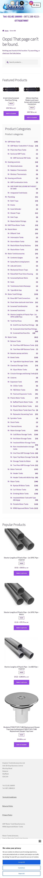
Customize (21, 868)
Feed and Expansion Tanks (22, 394)
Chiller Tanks (18, 386)
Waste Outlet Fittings (18, 221)
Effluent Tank (15, 233)
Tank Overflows (16, 321)
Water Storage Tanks (17, 430)
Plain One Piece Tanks (18, 150)
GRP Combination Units (19, 182)
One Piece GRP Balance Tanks (23, 345)
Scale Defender (15, 209)
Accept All (21, 862)
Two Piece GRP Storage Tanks (23, 465)
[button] (40, 841)
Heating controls (14, 162)
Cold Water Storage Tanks (22, 434)
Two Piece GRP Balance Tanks (23, 349)
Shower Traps (15, 213)
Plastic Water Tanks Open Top (24, 410)
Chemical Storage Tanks (19, 365)
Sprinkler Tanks (16, 418)
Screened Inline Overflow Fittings (25, 329)
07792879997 (21, 20)
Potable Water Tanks (20, 504)
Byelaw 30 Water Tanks (21, 485)
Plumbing (11, 197)
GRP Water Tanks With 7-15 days (22, 146)
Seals (12, 282)
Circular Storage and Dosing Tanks (22, 373)
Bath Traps (14, 201)
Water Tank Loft (16, 469)
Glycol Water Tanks (20, 369)
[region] (21, 861)
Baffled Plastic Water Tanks (23, 402)
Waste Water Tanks (17, 249)
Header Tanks (18, 473)
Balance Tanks (15, 341)
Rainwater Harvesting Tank (23, 414)
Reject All (21, 873)
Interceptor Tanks (16, 237)
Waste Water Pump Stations (20, 245)
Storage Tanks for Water (22, 461)
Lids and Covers (15, 266)
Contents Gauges (16, 258)
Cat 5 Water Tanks (19, 490)
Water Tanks (12, 337)
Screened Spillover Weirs (19, 278)
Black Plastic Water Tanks (22, 406)
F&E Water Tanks (19, 390)
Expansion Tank (16, 382)
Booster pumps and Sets (19, 353)
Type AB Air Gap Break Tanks (23, 361)
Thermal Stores (16, 426)
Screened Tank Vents (17, 310)
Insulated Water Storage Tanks (24, 443)
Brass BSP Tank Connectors (20, 298)
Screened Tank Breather (19, 306)
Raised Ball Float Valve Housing (21, 274)
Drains (12, 205)
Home (6, 31)
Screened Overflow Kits (21, 333)
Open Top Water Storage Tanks (24, 457)
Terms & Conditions (9, 797)
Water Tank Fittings (15, 294)
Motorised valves (16, 166)
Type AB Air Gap (16, 290)
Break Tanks (14, 357)
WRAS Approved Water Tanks (23, 508)
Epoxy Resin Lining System (19, 262)
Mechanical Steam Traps (19, 270)
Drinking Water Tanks (21, 494)
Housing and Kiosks (15, 178)
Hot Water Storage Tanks (22, 438)
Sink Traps (14, 217)
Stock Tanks (14, 422)
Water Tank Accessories (16, 254)
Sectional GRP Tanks (17, 154)
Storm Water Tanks (17, 241)
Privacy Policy (7, 815)
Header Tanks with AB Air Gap (23, 477)
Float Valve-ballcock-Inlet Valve (21, 302)
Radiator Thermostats (18, 170)
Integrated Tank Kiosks (18, 193)
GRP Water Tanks (14, 142)
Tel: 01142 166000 (12, 16)
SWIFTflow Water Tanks (16, 225)
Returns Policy (7, 806)
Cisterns (13, 378)
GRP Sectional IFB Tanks (22, 158)
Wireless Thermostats (18, 174)
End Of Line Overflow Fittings (23, 325)
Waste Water (12, 229)
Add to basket (11, 113)
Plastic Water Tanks (17, 398)
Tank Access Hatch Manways (20, 286)
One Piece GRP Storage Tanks (23, 453)
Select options (21, 573)
